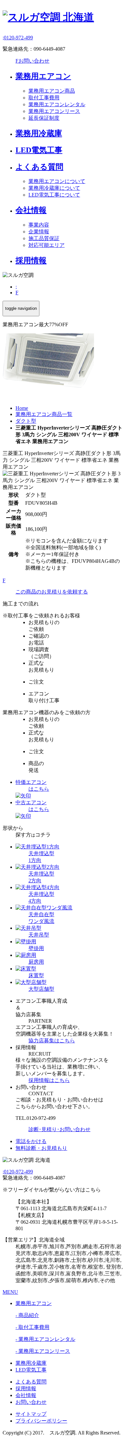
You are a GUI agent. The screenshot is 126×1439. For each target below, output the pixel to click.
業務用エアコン (43, 76)
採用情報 (31, 260)
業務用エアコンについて (56, 181)
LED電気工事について (54, 195)
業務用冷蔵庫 (39, 133)
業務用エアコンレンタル (56, 104)
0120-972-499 (18, 37)
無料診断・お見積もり (41, 1148)
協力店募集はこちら (51, 1040)
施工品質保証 (43, 238)
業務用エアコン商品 (51, 91)
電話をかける (31, 1141)
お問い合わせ (32, 61)
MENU (10, 1292)
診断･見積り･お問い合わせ (59, 1129)
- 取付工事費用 (32, 1327)
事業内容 (38, 225)
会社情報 (31, 210)
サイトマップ (31, 1414)
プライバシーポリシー (41, 1421)
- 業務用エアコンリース (43, 1351)
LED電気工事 (39, 150)
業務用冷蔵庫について (54, 188)
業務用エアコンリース (54, 111)
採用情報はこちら (49, 1080)
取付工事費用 (43, 97)
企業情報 (38, 231)
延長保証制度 (43, 118)
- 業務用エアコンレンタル (45, 1339)
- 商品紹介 (27, 1315)
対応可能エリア (46, 245)
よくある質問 (39, 167)
